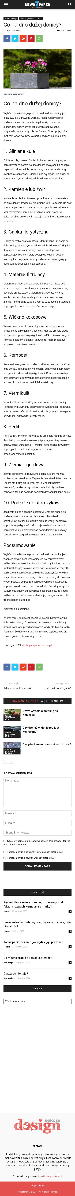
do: (24, 645)
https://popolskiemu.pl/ (39, 645)
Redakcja (8, 962)
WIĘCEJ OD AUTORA (52, 701)
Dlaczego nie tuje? (15, 973)
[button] (70, 4)
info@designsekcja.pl (50, 1176)
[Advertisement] (37, 1057)
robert (6, 911)
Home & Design (11, 18)
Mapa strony (37, 1185)
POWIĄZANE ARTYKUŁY (25, 701)
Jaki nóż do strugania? (59, 688)
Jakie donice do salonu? (17, 688)
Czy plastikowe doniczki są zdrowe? (47, 744)
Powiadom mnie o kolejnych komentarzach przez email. (35, 852)
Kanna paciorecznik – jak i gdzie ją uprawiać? (33, 942)
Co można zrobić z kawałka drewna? (27, 958)
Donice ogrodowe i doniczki (31, 18)
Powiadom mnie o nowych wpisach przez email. (31, 858)
